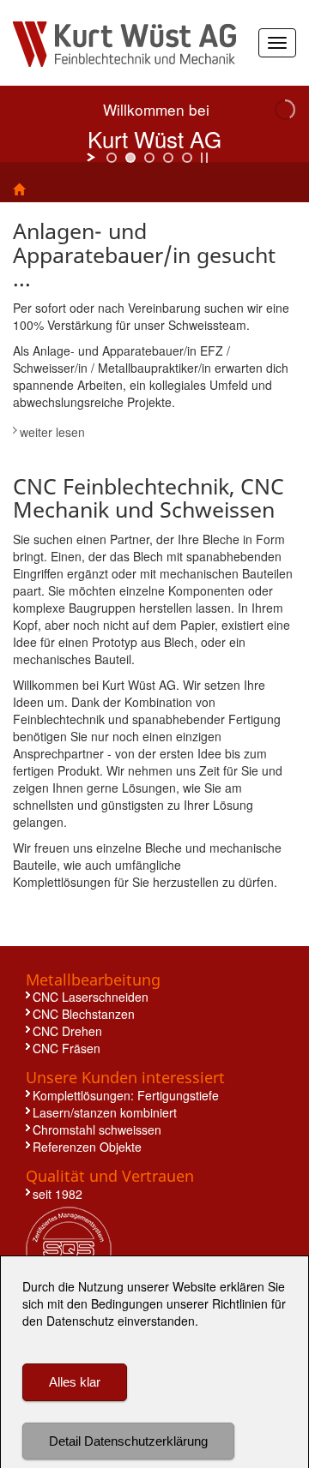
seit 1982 (57, 1193)
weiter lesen (52, 431)
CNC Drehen (67, 1031)
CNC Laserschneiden (90, 996)
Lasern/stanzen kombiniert (105, 1112)
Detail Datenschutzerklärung (128, 1441)
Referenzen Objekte (87, 1146)
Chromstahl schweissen (97, 1129)
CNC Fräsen (66, 1048)
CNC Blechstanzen (84, 1013)
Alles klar (74, 1382)
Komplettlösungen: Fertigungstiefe (126, 1095)
